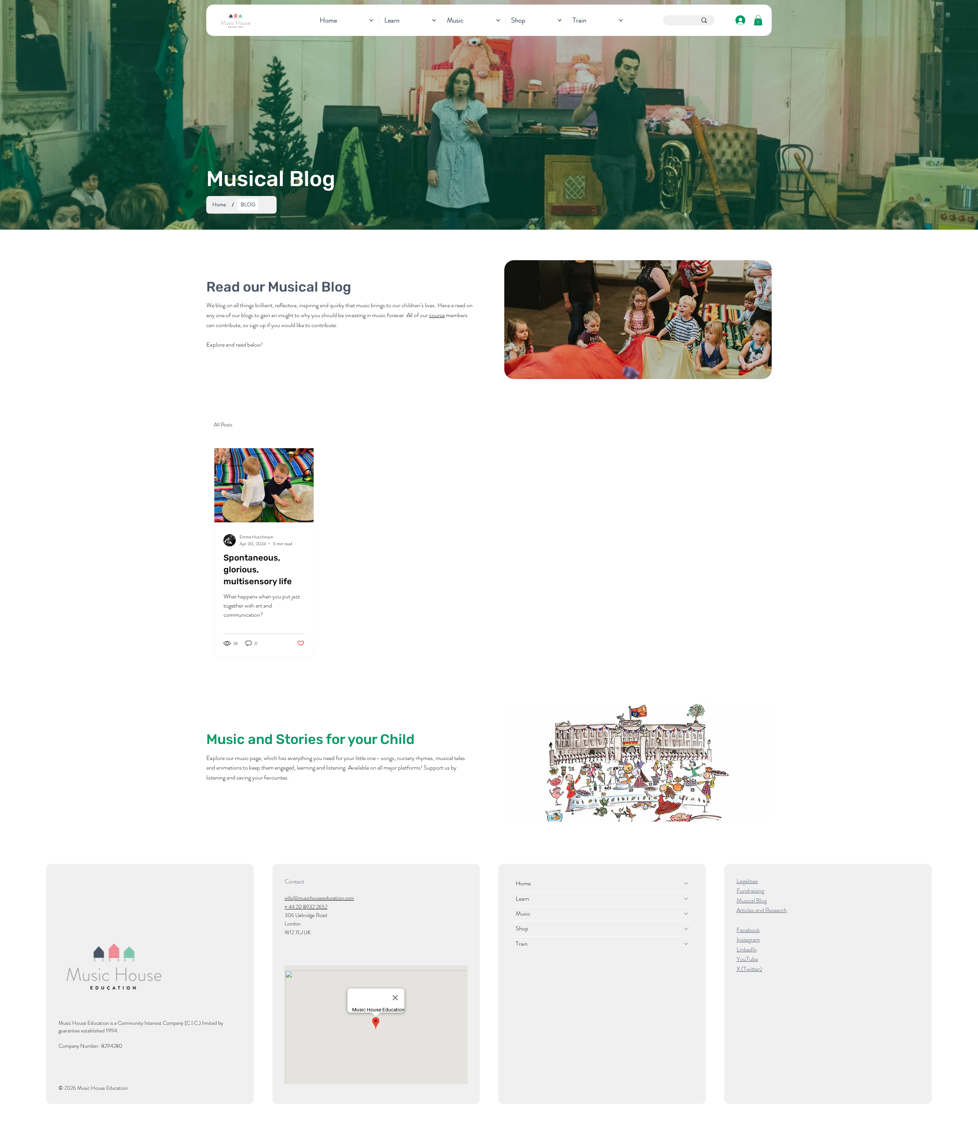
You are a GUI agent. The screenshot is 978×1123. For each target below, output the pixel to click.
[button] (758, 20)
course (437, 315)
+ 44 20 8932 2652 (306, 907)
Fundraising (750, 890)
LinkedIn (747, 949)
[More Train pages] (621, 20)
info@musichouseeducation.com (319, 898)
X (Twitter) (749, 968)
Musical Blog (752, 900)
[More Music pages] (498, 20)
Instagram (748, 939)
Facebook (748, 929)
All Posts (223, 424)
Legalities (747, 881)
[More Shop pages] (560, 20)
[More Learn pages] (434, 20)
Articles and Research (762, 910)
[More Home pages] (371, 20)
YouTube (747, 958)
